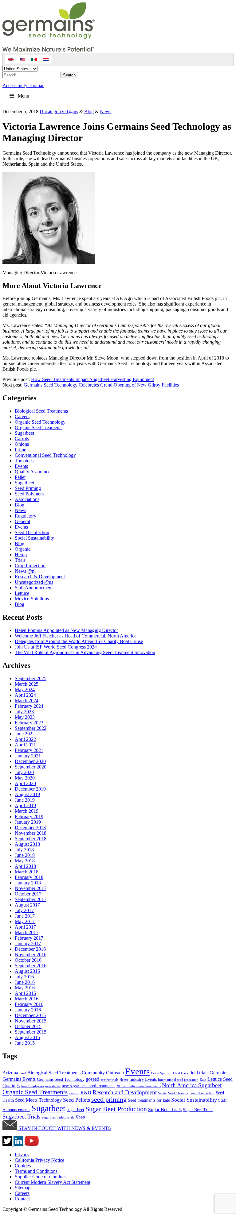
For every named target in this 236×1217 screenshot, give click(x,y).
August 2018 (27, 844)
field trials (198, 1072)
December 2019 (30, 788)
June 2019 (25, 800)
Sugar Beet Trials (165, 1109)
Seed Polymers (29, 493)
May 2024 (25, 689)
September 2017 (30, 899)
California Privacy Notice (39, 1160)
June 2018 (25, 855)
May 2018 (25, 860)
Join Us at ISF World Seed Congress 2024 (56, 646)
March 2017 (26, 932)
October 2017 (28, 893)
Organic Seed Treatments (35, 1092)
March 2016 (26, 998)
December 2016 (30, 949)
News (105, 111)
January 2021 (28, 755)
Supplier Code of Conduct (40, 1176)
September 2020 (30, 766)
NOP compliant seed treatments (138, 1086)
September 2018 (30, 838)
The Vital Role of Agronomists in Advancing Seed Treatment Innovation (85, 652)
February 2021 (29, 750)
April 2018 (25, 866)
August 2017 (27, 904)
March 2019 (26, 811)
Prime (20, 449)
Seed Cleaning (178, 1093)
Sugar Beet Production (116, 1109)
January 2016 (28, 1009)
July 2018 (24, 849)
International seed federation (178, 1079)
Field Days (180, 1073)
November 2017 (30, 888)
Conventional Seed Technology (45, 455)
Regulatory (25, 515)
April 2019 (25, 805)
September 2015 (30, 1031)
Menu (23, 95)
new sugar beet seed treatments (88, 1086)
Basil (22, 1073)
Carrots (22, 438)
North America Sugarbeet (192, 1085)
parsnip (74, 1093)
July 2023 (24, 711)
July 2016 (24, 976)
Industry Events (143, 1079)
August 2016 (27, 971)
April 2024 (25, 695)
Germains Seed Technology (61, 1079)
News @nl (25, 571)
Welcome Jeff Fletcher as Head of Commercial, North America (75, 635)
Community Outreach (103, 1072)
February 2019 (29, 816)
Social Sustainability (34, 538)
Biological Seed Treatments (41, 411)
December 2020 (30, 761)
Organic (22, 549)
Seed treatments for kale (149, 1100)
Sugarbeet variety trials (57, 1117)
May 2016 (25, 987)
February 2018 (29, 877)
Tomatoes (24, 460)
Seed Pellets (76, 1100)
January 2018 (28, 882)
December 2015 (30, 1015)
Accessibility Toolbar (23, 85)
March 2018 (26, 871)
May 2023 (25, 717)
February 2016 (29, 1004)
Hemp (21, 554)
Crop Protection (30, 565)
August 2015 (27, 1037)
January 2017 (28, 943)
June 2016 (25, 982)
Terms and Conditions (36, 1171)
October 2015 (28, 1026)
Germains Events (19, 1079)
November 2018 (30, 833)
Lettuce (22, 593)
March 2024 (26, 700)
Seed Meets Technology (38, 1100)
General (22, 521)
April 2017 (25, 927)
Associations (27, 499)
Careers (22, 416)
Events (21, 466)
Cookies (23, 1165)
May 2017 (25, 921)
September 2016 (30, 965)
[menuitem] (11, 59)
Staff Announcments (34, 587)
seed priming (109, 1099)
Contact (22, 1198)
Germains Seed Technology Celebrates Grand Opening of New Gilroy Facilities (101, 384)
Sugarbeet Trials (21, 1116)
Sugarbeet (24, 433)
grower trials (109, 1079)
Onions (22, 444)
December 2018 (30, 827)
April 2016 (25, 993)
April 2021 (25, 744)
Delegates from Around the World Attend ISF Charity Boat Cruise (79, 641)
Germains (219, 1072)
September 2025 (30, 678)
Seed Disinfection (32, 532)
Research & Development (40, 576)
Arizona (10, 1072)
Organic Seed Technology (40, 422)
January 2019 (28, 822)
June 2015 (25, 1043)
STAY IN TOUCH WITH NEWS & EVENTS (64, 1128)
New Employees (32, 1086)
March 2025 (26, 684)
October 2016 (28, 960)
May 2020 (25, 777)
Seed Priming (28, 488)
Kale (203, 1079)
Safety (162, 1093)
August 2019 (27, 794)
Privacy (22, 1154)
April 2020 (25, 783)
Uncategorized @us (59, 111)
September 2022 (30, 728)
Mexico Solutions (32, 598)
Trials (20, 560)
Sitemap (22, 1187)
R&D (86, 1092)
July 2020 (24, 772)
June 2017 (25, 916)
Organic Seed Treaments (38, 427)
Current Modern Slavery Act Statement (52, 1182)
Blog (89, 111)
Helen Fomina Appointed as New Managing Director (66, 630)
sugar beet (75, 1109)
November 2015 (30, 1020)
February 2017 (29, 938)
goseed (92, 1079)
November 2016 (30, 954)
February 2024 (29, 706)
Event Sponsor (161, 1073)
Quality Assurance (32, 471)
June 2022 (25, 733)
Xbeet (80, 1117)
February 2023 (29, 722)
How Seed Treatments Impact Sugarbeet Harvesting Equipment (92, 379)
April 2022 (25, 739)
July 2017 (24, 910)
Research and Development (124, 1092)
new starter (53, 1086)
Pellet (20, 477)
